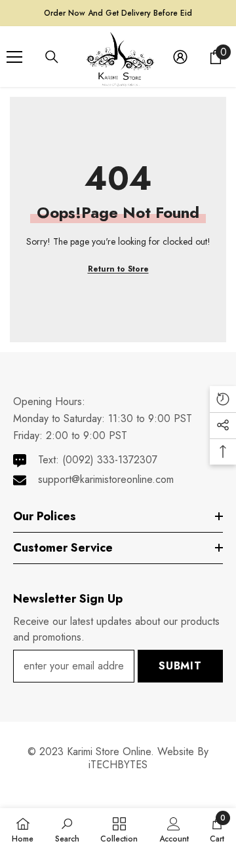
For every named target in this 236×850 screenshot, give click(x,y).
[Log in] (180, 56)
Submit (180, 665)
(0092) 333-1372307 (109, 459)
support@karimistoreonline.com (106, 479)
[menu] (14, 57)
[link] (67, 829)
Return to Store (118, 269)
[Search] (52, 57)
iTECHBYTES (118, 764)
